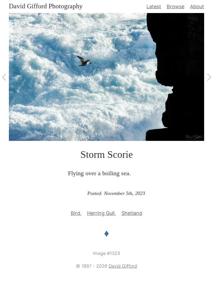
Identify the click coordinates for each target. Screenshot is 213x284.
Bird (75, 213)
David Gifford (123, 266)
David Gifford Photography (46, 6)
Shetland (131, 213)
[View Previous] (4, 77)
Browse (175, 6)
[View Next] (208, 77)
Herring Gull (101, 213)
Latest (153, 6)
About (197, 6)
